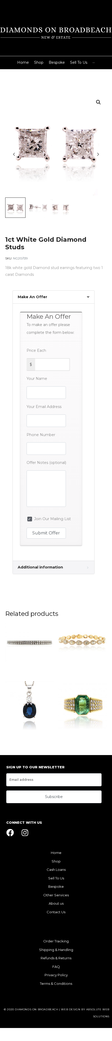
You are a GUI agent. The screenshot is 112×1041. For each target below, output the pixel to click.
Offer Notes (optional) (46, 462)
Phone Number (41, 434)
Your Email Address (44, 406)
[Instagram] (25, 832)
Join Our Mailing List (51, 518)
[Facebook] (10, 832)
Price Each (36, 350)
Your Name (37, 378)
